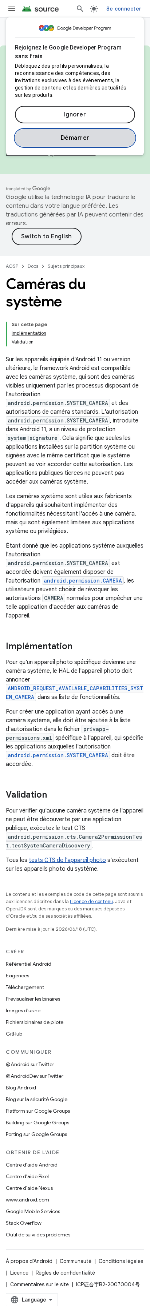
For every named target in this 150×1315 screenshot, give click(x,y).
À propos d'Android (29, 1261)
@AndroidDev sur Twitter (34, 1076)
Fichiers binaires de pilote (34, 1022)
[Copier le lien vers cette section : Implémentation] (79, 647)
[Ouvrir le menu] (11, 8)
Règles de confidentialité (65, 1273)
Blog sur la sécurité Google (36, 1099)
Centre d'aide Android (32, 1164)
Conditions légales (121, 1261)
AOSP (12, 266)
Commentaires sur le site (39, 1284)
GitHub (14, 1033)
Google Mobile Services (33, 1211)
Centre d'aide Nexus (29, 1188)
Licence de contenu (91, 901)
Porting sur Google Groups (36, 1134)
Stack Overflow (24, 1223)
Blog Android (21, 1087)
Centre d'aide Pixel (27, 1176)
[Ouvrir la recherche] (80, 8)
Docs (33, 266)
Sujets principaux (66, 266)
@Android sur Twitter (30, 1064)
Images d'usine (23, 1010)
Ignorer (75, 114)
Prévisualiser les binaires (33, 999)
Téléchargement (25, 987)
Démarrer (75, 138)
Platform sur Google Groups (38, 1111)
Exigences (17, 975)
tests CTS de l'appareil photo (67, 860)
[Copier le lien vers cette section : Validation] (54, 795)
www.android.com (27, 1199)
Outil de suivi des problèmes (38, 1234)
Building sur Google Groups (37, 1122)
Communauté (75, 1261)
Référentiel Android (28, 964)
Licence (19, 1273)
